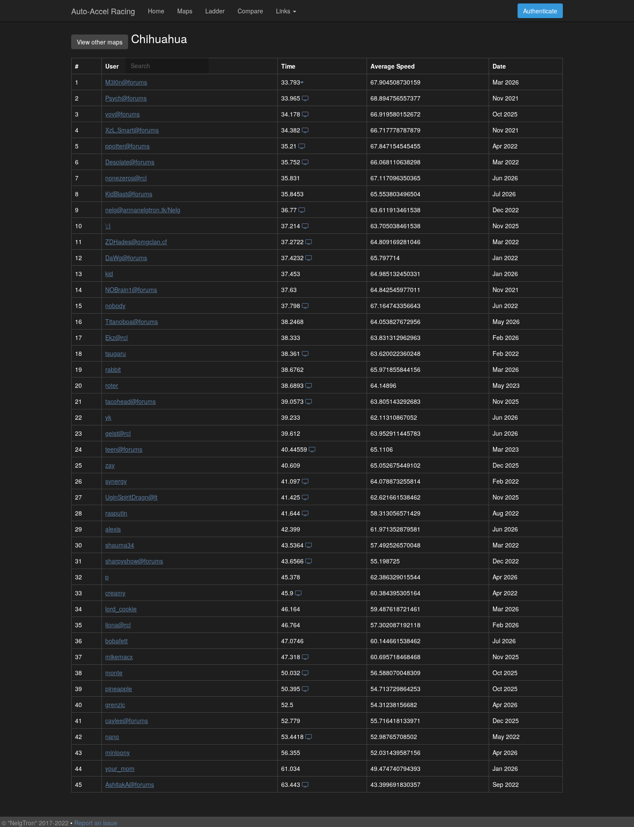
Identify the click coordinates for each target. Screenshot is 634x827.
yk (108, 417)
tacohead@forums (130, 401)
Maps (184, 10)
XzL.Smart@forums (132, 130)
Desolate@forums (129, 161)
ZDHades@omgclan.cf (136, 241)
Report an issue (95, 822)
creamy (115, 592)
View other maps (99, 42)
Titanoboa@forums (131, 321)
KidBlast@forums (128, 193)
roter (111, 385)
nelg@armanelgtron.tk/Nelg (142, 209)
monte (113, 672)
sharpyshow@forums (134, 561)
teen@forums (123, 449)
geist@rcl (118, 433)
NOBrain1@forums (131, 289)
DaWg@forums (126, 257)
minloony (117, 752)
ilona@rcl (118, 624)
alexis (113, 529)
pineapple (118, 688)
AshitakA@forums (129, 784)
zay (110, 465)
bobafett (116, 640)
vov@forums (122, 114)
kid (109, 273)
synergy (116, 481)
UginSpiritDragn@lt (131, 497)
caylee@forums (126, 720)
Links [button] (284, 10)
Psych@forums (126, 98)
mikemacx (119, 656)
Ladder (215, 10)
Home (156, 10)
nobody (115, 305)
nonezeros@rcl (126, 177)
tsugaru (115, 353)
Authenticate (540, 10)
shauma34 (119, 545)
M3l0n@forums (126, 82)
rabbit (113, 369)
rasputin (116, 513)
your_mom (120, 768)
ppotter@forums (127, 146)
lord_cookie (121, 608)
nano (112, 736)
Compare (250, 10)
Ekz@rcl (116, 337)
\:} (108, 225)
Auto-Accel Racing (103, 10)
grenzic (115, 704)
